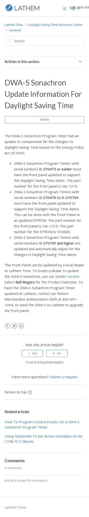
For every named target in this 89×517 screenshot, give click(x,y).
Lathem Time (14, 25)
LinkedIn (21, 326)
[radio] (32, 353)
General (15, 30)
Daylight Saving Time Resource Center (55, 25)
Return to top (16, 392)
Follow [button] (44, 120)
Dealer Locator (67, 276)
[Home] (22, 10)
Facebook (7, 326)
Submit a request (64, 376)
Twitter (14, 326)
